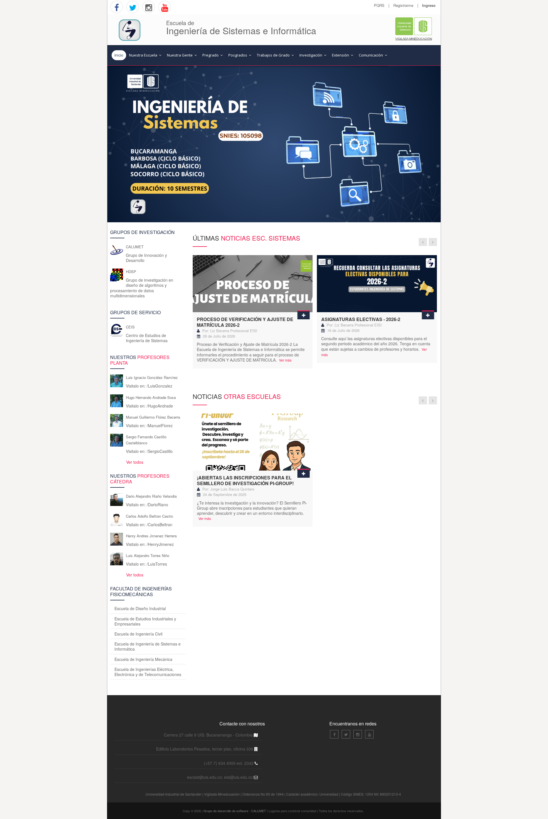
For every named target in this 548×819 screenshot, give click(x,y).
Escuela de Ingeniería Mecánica (143, 659)
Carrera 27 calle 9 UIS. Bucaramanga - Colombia (209, 735)
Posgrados (238, 55)
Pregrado (210, 55)
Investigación (311, 55)
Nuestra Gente (180, 55)
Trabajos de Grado (274, 55)
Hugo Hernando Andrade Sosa (151, 397)
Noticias (237, 396)
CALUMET (135, 246)
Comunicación (371, 55)
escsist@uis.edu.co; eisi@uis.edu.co (220, 777)
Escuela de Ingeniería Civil (138, 634)
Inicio (118, 55)
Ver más (285, 360)
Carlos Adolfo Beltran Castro (149, 516)
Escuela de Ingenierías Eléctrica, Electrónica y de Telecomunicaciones (147, 671)
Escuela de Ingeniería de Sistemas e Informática (147, 646)
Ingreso (429, 5)
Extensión (341, 55)
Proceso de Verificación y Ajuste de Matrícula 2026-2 (245, 322)
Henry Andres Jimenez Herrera (151, 535)
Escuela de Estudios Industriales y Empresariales (145, 621)
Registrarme (403, 5)
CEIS (130, 327)
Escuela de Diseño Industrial (140, 608)
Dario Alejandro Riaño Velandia (151, 496)
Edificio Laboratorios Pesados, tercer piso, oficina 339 (205, 749)
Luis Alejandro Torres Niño (147, 555)
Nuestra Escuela (143, 55)
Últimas (246, 237)
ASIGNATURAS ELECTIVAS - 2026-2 (360, 319)
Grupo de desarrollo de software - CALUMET (235, 810)
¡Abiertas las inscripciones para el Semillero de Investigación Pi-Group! (245, 480)
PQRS (379, 5)
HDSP (131, 271)
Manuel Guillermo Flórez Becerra (153, 417)
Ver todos (134, 462)
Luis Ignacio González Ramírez (152, 377)
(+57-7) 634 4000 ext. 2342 (229, 763)
